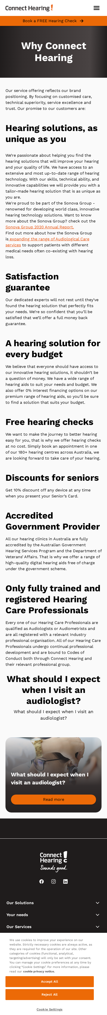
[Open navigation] (97, 8)
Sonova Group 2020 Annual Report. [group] (39, 227)
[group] (53, 800)
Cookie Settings (49, 1009)
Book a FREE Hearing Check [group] (50, 20)
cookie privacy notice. (39, 971)
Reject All (49, 994)
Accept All (49, 981)
